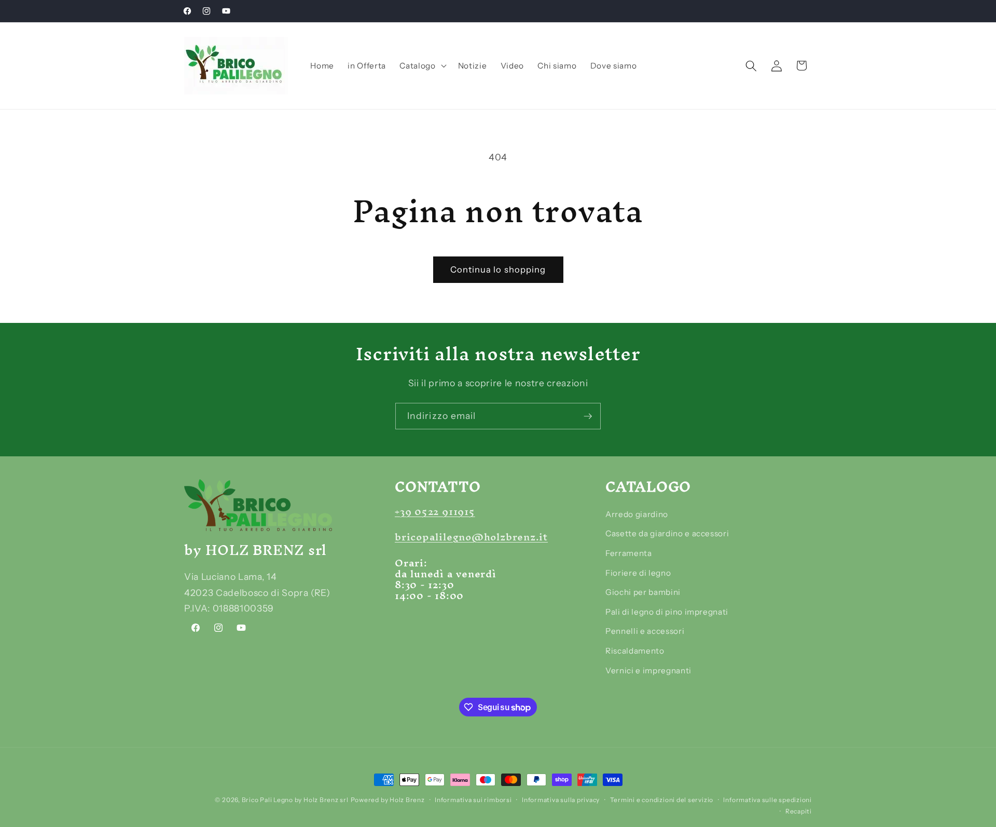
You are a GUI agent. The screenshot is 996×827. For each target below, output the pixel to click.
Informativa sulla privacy (561, 800)
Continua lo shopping (498, 269)
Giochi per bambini (643, 592)
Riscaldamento (635, 651)
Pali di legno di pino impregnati (666, 612)
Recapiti (798, 811)
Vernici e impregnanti (648, 670)
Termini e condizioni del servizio (661, 800)
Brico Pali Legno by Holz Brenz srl (295, 800)
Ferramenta (628, 553)
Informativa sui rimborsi (473, 800)
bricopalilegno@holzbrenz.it (471, 536)
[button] (422, 66)
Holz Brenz (407, 800)
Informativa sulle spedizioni (767, 800)
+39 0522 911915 (435, 511)
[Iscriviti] (587, 416)
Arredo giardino (636, 514)
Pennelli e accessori (644, 631)
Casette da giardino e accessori (667, 533)
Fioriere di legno (638, 573)
